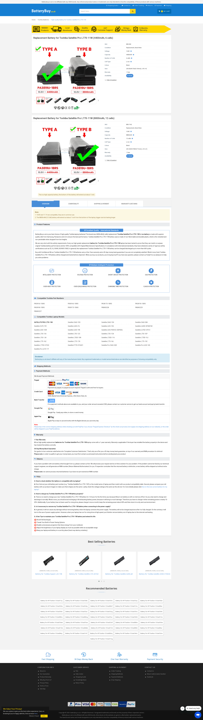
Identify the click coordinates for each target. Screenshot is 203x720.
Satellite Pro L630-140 (142, 345)
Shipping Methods (117, 674)
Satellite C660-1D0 (74, 322)
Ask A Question (112, 80)
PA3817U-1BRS (107, 303)
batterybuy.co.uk (75, 713)
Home (34, 20)
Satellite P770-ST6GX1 (75, 345)
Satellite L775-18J (108, 341)
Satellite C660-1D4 (108, 322)
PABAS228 (105, 307)
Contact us (127, 5)
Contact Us (150, 671)
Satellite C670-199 (40, 326)
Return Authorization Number (156, 674)
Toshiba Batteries (43, 20)
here (35, 713)
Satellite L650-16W (40, 330)
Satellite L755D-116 (108, 337)
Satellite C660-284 (141, 322)
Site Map (42, 689)
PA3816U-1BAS (39, 303)
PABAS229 (139, 307)
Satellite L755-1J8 (40, 337)
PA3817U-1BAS (73, 307)
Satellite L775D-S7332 (41, 345)
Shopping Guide (112, 5)
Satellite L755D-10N (74, 337)
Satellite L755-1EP (141, 334)
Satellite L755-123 (74, 334)
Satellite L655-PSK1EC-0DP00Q (112, 330)
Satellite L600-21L (74, 326)
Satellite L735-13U (40, 334)
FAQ (77, 671)
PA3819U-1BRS (140, 303)
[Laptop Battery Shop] (44, 13)
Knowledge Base (81, 680)
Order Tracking (139, 5)
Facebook (150, 677)
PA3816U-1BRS (73, 303)
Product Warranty (45, 677)
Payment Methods (117, 677)
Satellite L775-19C (141, 341)
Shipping (168, 5)
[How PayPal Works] (127, 707)
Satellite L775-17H (74, 341)
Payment (159, 5)
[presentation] (46, 204)
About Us (43, 671)
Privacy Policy (44, 683)
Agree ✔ (44, 716)
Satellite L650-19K (74, 330)
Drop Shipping (115, 680)
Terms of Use (44, 686)
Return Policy (80, 683)
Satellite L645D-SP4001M (143, 326)
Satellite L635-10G (108, 326)
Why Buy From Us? (46, 680)
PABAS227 (38, 311)
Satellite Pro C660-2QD (109, 345)
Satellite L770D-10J (141, 337)
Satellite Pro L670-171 (41, 349)
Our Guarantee (45, 674)
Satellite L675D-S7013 (142, 330)
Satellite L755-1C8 (108, 334)
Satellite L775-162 (40, 341)
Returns (150, 5)
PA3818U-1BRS (39, 307)
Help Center (79, 674)
